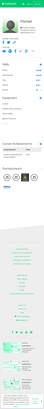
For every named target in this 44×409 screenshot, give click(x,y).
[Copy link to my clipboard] (14, 42)
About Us (22, 305)
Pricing (22, 283)
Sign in (29, 4)
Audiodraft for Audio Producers (22, 294)
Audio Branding (22, 249)
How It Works (22, 279)
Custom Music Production (22, 253)
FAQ (22, 313)
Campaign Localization (22, 260)
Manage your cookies (35, 401)
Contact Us (22, 309)
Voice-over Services (22, 256)
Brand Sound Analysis (22, 264)
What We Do (22, 275)
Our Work (22, 286)
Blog (22, 290)
